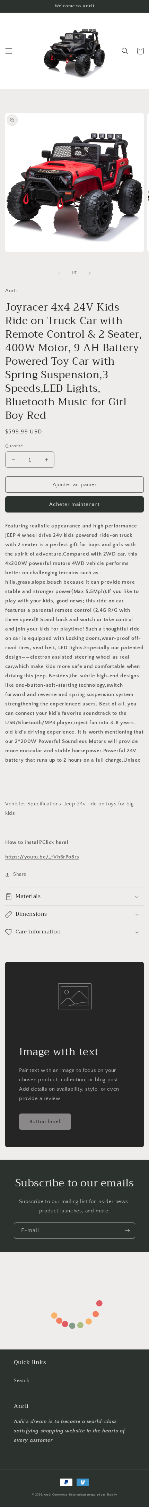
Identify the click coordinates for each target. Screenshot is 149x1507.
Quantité (14, 445)
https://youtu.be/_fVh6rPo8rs (42, 857)
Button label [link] (45, 1122)
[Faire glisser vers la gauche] (59, 273)
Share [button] (19, 874)
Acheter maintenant (74, 504)
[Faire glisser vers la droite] (89, 273)
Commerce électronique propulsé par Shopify (84, 1494)
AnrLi (48, 1494)
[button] (8, 51)
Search (22, 1380)
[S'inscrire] (127, 1230)
